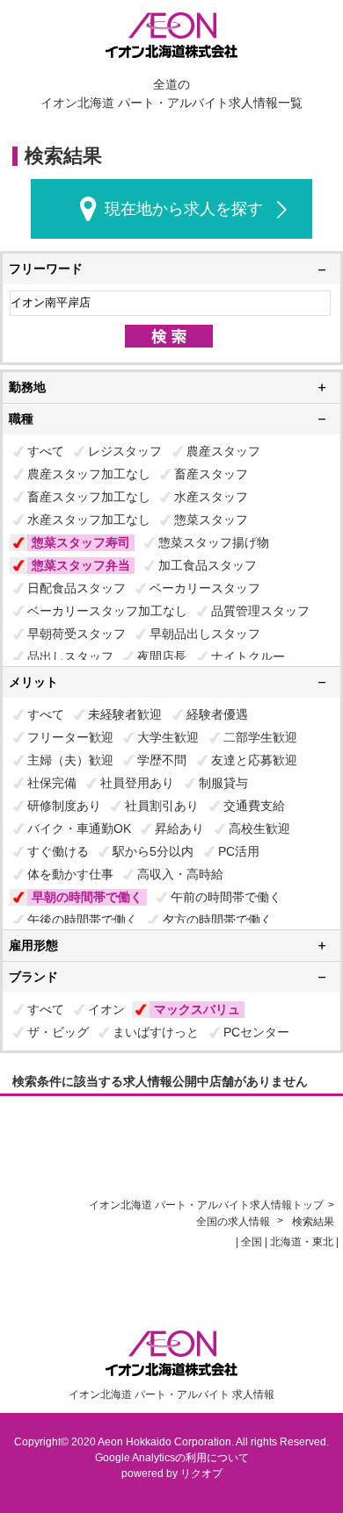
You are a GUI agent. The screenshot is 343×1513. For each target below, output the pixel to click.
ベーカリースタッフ (205, 588)
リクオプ (201, 1473)
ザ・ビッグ (58, 1032)
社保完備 (52, 783)
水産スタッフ (211, 497)
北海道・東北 (301, 1242)
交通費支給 (254, 806)
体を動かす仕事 (70, 874)
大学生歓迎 (168, 737)
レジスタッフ (125, 451)
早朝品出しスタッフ (205, 634)
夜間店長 (161, 656)
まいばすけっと (156, 1032)
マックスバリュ (197, 1009)
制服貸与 (223, 783)
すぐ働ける (58, 851)
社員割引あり (162, 806)
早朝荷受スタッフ (76, 634)
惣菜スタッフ (211, 520)
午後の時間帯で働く (82, 920)
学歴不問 (161, 760)
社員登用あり (137, 783)
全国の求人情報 (234, 1221)
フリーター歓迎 (70, 737)
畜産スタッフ (211, 474)
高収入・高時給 (180, 874)
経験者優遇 (217, 714)
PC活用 (238, 851)
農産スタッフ (223, 451)
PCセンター (256, 1032)
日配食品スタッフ (76, 588)
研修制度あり (64, 806)
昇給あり (179, 828)
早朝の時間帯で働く (87, 897)
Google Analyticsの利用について (172, 1458)
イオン (106, 1009)
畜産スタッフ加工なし (88, 497)
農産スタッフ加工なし (88, 474)
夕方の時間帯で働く (217, 920)
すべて (45, 451)
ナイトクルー (248, 656)
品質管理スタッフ (260, 611)
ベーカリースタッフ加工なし (107, 611)
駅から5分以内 (153, 851)
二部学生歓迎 (260, 737)
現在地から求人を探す (184, 209)
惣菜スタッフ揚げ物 (213, 542)
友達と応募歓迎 (254, 760)
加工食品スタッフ (207, 565)
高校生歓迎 (259, 828)
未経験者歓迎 (125, 714)
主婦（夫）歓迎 (70, 760)
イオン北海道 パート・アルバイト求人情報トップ (206, 1205)
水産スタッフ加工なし (88, 520)
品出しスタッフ (70, 656)
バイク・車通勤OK (79, 828)
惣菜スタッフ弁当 (81, 565)
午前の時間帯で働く (226, 897)
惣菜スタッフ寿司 (81, 542)
